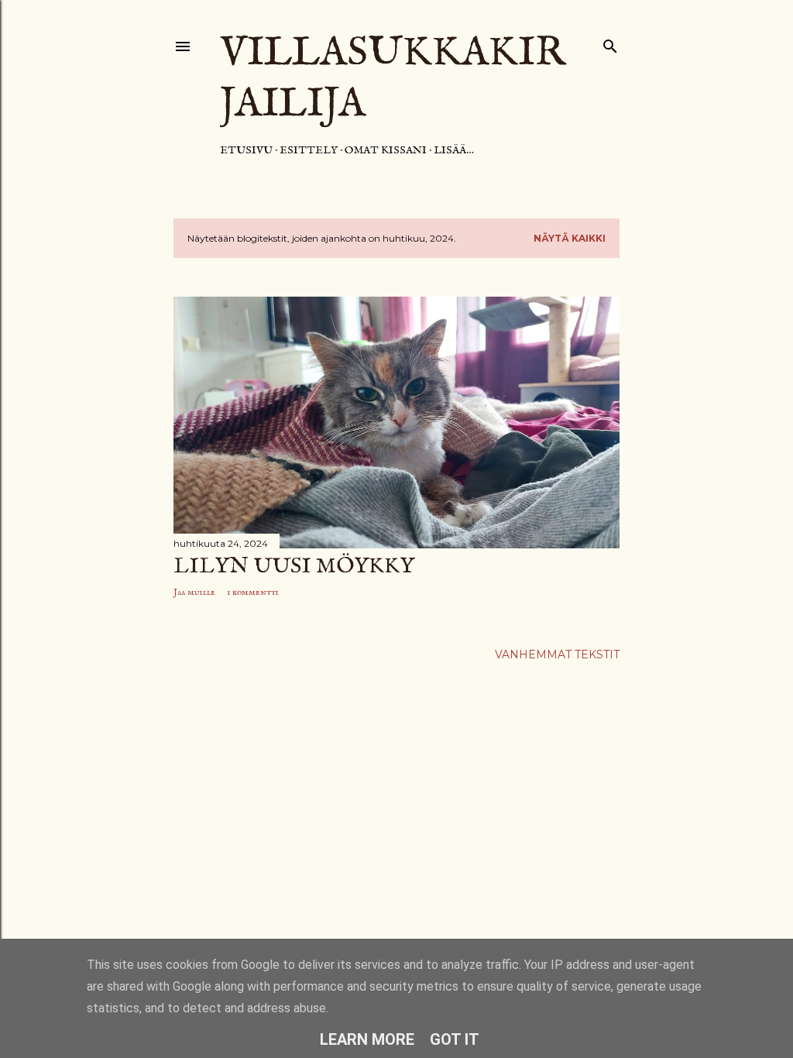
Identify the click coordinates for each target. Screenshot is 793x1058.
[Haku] (610, 43)
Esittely (309, 150)
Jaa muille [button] (194, 592)
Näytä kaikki (570, 238)
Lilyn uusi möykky (293, 566)
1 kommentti (253, 592)
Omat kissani (386, 150)
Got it (454, 1039)
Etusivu (246, 150)
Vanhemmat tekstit (557, 654)
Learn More (367, 1039)
